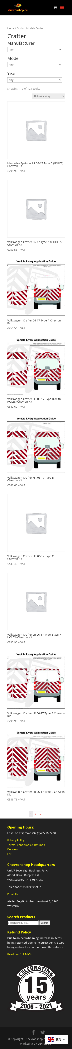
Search (45, 922)
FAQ (9, 854)
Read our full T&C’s (19, 954)
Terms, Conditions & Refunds (26, 845)
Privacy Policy (15, 840)
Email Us (12, 894)
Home (10, 28)
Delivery (12, 849)
